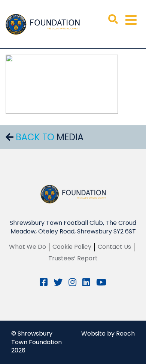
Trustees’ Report (73, 258)
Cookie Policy (71, 246)
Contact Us (114, 246)
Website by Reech (108, 333)
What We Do (27, 246)
